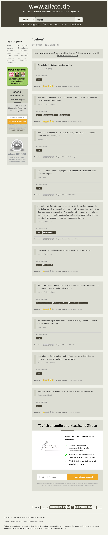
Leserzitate (73, 303)
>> (99, 507)
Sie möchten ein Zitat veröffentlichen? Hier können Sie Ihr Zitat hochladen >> (67, 54)
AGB (41, 521)
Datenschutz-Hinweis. (17, 130)
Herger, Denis (43, 139)
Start (7, 521)
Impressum (23, 521)
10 (90, 507)
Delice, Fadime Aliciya (47, 104)
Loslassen (84, 303)
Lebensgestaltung (50, 115)
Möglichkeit (48, 265)
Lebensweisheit (49, 232)
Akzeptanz (41, 303)
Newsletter (14, 521)
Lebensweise (64, 115)
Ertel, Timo (42, 177)
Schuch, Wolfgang (45, 69)
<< (43, 507)
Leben (39, 80)
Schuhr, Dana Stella (46, 222)
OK (78, 19)
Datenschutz (33, 521)
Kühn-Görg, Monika (45, 395)
